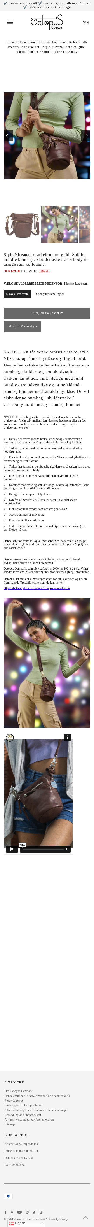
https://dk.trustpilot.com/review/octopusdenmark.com (37, 588)
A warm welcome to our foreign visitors (29, 1119)
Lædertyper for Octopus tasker (23, 1105)
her (23, 548)
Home (10, 42)
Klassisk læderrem (17, 294)
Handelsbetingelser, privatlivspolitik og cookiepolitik (37, 1095)
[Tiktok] (33, 1212)
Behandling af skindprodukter (23, 1115)
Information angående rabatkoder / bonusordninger (36, 1110)
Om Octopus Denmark (18, 1091)
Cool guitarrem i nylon (50, 294)
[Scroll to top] (85, 1218)
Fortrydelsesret (14, 1100)
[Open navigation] (12, 22)
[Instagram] (27, 1212)
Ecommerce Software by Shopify (50, 1219)
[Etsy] (40, 1212)
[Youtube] (19, 1212)
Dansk (19, 1223)
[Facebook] (5, 1212)
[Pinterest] (11, 1212)
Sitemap (10, 1124)
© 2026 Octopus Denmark (18, 1219)
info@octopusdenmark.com (22, 1150)
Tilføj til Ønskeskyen (22, 326)
